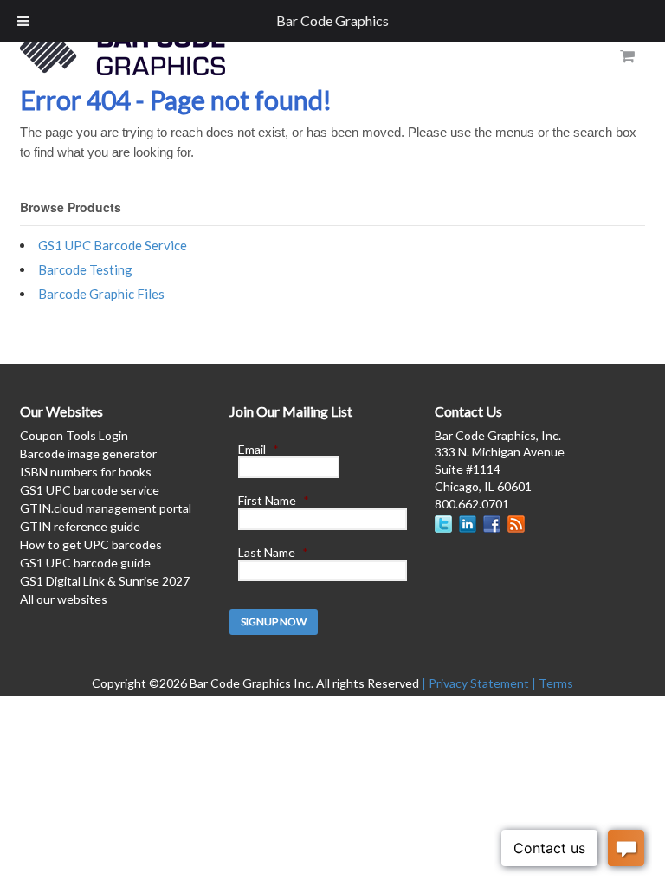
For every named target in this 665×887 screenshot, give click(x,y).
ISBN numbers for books (86, 471)
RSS (516, 524)
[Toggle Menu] (23, 21)
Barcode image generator (88, 453)
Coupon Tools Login (74, 435)
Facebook (491, 524)
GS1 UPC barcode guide (85, 562)
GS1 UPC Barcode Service (112, 245)
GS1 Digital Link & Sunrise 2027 (105, 580)
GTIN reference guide (80, 526)
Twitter (443, 524)
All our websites (63, 599)
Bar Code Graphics (332, 20)
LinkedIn (467, 524)
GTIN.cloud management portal (105, 508)
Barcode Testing (85, 269)
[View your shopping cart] (627, 56)
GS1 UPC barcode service (89, 489)
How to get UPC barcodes (91, 544)
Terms (556, 683)
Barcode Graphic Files (101, 293)
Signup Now (274, 621)
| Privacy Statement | (480, 683)
